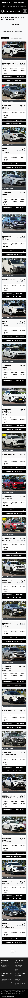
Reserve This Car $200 (15, 80)
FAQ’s (16, 969)
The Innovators (18, 965)
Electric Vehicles (4, 965)
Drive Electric (18, 966)
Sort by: (11, 31)
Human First (18, 963)
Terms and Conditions (20, 983)
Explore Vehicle (7, 76)
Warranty (3, 980)
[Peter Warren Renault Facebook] (2, 6)
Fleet (16, 982)
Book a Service (4, 977)
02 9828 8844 (22, 6)
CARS (2, 963)
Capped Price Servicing (6, 982)
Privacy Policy (18, 984)
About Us (17, 977)
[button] (25, 11)
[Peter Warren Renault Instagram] (4, 6)
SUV (2, 962)
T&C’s (16, 970)
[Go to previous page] (9, 951)
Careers (17, 980)
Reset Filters (5, 38)
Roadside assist (18, 968)
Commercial (4, 966)
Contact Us (17, 979)
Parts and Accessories (6, 979)
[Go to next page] (19, 951)
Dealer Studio (10, 996)
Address (12, 6)
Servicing (17, 962)
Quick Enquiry (20, 76)
